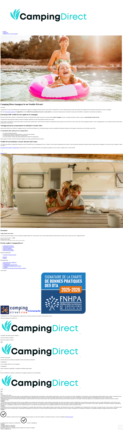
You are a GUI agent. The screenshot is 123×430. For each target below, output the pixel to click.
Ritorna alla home (69, 416)
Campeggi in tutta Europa (8, 245)
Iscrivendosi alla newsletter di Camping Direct (10, 147)
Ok (1, 342)
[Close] (80, 333)
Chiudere (2, 401)
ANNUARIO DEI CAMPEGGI (9, 262)
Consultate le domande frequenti (9, 254)
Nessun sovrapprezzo (7, 248)
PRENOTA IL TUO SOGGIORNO (10, 33)
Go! (13, 237)
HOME (4, 31)
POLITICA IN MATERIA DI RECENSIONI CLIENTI (14, 268)
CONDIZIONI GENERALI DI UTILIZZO (12, 266)
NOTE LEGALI (6, 263)
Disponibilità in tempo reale (8, 247)
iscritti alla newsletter (10, 111)
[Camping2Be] (34, 313)
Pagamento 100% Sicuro (8, 249)
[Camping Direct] (49, 29)
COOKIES (5, 267)
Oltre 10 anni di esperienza (8, 250)
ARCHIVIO (5, 32)
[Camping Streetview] (14, 313)
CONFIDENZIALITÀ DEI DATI (10, 264)
